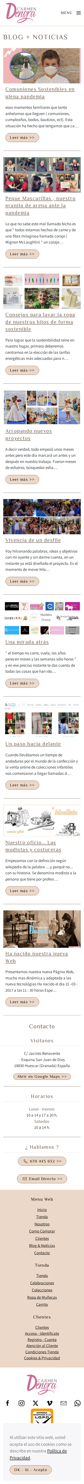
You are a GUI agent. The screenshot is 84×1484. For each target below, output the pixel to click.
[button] (71, 13)
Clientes (42, 1238)
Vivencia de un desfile (33, 540)
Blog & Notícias (42, 1245)
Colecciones (42, 1290)
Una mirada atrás (27, 642)
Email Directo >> (46, 1179)
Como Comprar (42, 1231)
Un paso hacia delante (33, 744)
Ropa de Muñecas (42, 1297)
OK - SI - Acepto (30, 1470)
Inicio (42, 1209)
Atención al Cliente (42, 1345)
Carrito (42, 1304)
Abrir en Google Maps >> (42, 1076)
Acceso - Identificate (42, 1333)
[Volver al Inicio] (21, 13)
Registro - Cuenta (42, 1339)
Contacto (42, 1252)
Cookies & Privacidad (42, 1357)
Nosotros (42, 1224)
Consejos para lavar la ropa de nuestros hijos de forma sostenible (40, 322)
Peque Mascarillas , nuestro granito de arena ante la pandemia (40, 205)
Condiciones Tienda (42, 1351)
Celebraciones (42, 1282)
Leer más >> (22, 137)
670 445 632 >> (46, 1161)
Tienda (42, 1216)
